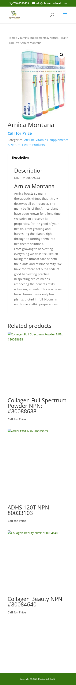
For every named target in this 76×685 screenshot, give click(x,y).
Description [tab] (20, 157)
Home (11, 38)
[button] (61, 55)
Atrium (29, 140)
